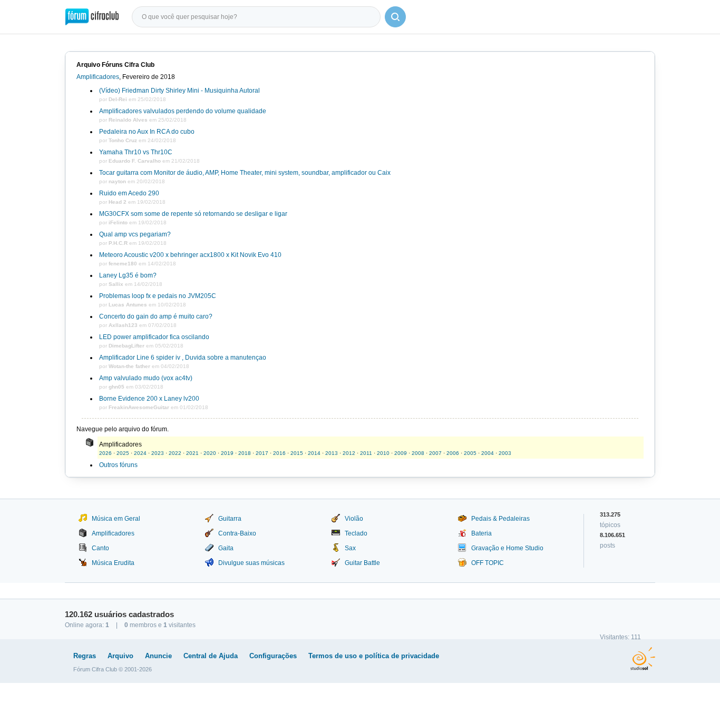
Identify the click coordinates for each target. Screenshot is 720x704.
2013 (331, 453)
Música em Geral (116, 518)
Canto (100, 548)
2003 (505, 453)
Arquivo (120, 656)
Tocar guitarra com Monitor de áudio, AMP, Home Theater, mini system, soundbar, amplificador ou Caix (245, 172)
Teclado (356, 533)
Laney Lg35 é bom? (128, 275)
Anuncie (158, 656)
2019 (227, 453)
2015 (296, 453)
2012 (349, 453)
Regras (84, 656)
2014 (314, 453)
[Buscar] (395, 16)
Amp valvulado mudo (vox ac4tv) (145, 378)
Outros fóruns (118, 465)
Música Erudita (113, 563)
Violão (354, 518)
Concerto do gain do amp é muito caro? (155, 316)
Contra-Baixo (237, 533)
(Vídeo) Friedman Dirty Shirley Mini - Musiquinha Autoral (179, 90)
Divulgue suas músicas (251, 563)
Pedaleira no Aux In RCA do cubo (146, 131)
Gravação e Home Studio (507, 548)
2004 (487, 453)
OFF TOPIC (487, 563)
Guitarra (229, 518)
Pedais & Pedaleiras (500, 518)
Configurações (273, 656)
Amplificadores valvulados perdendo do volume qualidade (182, 111)
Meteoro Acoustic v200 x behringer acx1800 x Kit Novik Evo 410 (190, 255)
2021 (192, 453)
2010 (383, 453)
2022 (175, 453)
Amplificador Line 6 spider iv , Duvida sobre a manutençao (182, 357)
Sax (350, 548)
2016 (279, 453)
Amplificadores (97, 77)
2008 (418, 453)
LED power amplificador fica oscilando (154, 337)
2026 (105, 453)
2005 (470, 453)
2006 (452, 453)
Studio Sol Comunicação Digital (642, 658)
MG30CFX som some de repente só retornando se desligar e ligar (193, 213)
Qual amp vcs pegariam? (135, 234)
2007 (435, 453)
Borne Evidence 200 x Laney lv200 (149, 398)
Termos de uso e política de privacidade (373, 656)
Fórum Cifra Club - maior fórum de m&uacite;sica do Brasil (92, 16)
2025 (122, 453)
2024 (140, 453)
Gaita (225, 548)
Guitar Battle (362, 563)
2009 (400, 453)
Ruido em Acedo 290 (129, 193)
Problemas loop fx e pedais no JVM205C (157, 296)
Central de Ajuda (210, 656)
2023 (157, 453)
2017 (262, 453)
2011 (366, 453)
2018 (244, 453)
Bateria (481, 533)
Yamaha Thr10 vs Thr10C (135, 152)
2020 (209, 453)
